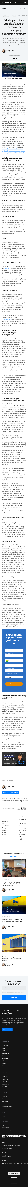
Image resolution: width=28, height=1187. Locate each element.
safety (7, 268)
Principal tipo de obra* (10, 668)
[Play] (14, 759)
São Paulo (16, 1163)
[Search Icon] (21, 8)
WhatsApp (5, 1148)
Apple (9, 1156)
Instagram (11, 1145)
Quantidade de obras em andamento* (11, 674)
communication (7, 319)
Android (4, 1156)
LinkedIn (4, 1145)
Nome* (6, 648)
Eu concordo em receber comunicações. (9, 990)
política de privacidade (14, 687)
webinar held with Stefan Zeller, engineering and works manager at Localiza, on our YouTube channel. (13, 151)
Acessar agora (14, 684)
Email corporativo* (9, 653)
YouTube (17, 1145)
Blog (4, 8)
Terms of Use (14, 1177)
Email (10, 1148)
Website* (7, 663)
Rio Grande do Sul (7, 1163)
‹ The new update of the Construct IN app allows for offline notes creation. (5, 828)
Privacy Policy (14, 1183)
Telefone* (7, 658)
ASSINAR (14, 997)
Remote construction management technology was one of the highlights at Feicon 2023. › (22, 828)
